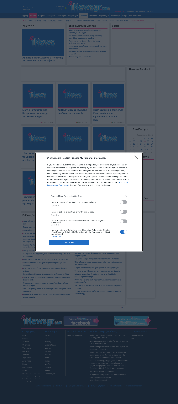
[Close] (137, 158)
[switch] (123, 202)
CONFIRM (69, 242)
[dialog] (89, 202)
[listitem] (89, 196)
